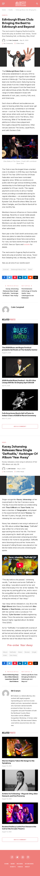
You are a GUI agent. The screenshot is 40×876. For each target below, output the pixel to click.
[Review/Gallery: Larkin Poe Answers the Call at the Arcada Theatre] (20, 813)
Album (5, 652)
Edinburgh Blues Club (18, 269)
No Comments (8, 43)
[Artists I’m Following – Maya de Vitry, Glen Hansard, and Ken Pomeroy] (20, 780)
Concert (6, 269)
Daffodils (13, 652)
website (27, 244)
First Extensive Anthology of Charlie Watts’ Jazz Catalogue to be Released (29, 293)
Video (5, 655)
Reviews (20, 864)
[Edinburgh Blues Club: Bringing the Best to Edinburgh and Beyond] (20, 57)
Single (34, 652)
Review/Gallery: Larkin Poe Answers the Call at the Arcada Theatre (19, 828)
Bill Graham (12, 468)
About (27, 866)
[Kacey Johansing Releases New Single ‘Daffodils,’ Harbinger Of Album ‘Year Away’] (20, 485)
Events (4, 15)
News (4, 442)
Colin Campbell (13, 40)
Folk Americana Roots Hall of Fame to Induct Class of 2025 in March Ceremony (19, 414)
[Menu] (3, 3)
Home (6, 864)
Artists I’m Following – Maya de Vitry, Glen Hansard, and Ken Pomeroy (20, 795)
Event (30, 269)
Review (27, 652)
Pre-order (20, 645)
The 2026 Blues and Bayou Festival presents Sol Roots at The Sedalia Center (19, 349)
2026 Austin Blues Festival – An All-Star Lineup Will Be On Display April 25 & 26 (19, 381)
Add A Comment (20, 426)
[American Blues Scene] (21, 3)
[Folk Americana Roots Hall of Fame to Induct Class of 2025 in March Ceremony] (20, 400)
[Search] (37, 3)
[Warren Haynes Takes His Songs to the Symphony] (20, 747)
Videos (20, 866)
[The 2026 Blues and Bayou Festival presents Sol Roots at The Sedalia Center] (20, 334)
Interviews (29, 864)
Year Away (13, 655)
